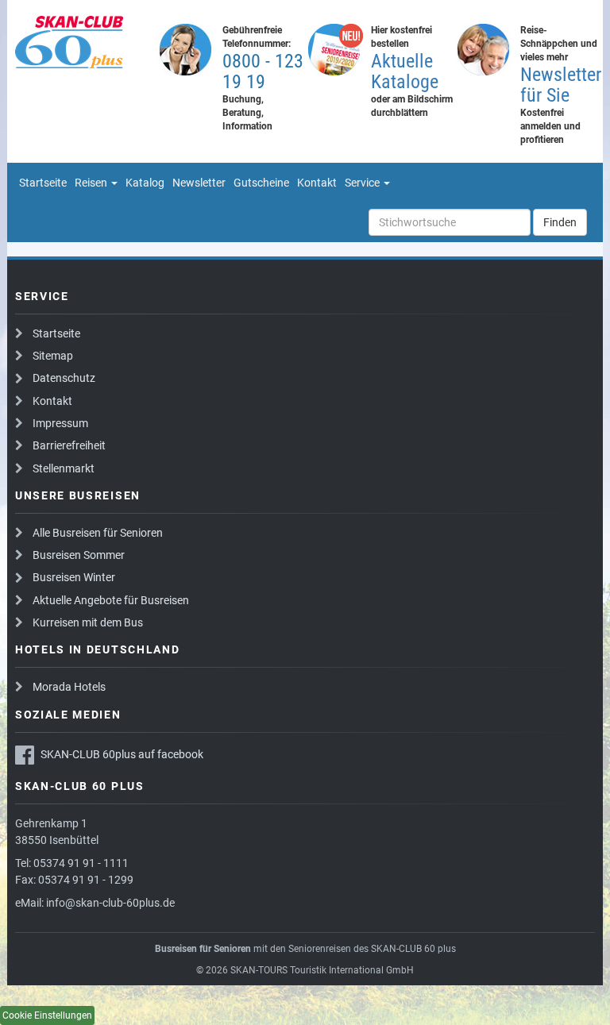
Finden (560, 222)
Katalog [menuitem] (144, 182)
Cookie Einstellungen (47, 1015)
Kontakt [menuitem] (317, 182)
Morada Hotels (69, 686)
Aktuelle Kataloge (404, 71)
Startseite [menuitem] (43, 182)
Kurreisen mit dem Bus (88, 622)
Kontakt (52, 401)
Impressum (60, 423)
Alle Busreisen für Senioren (98, 532)
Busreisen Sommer (79, 555)
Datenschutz (64, 378)
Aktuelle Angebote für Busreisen (111, 600)
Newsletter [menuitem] (199, 182)
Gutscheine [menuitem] (261, 182)
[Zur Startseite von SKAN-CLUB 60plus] (82, 42)
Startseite (56, 333)
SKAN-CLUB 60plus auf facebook (122, 754)
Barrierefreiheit (69, 445)
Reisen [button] (92, 182)
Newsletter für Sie (560, 85)
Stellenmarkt (64, 468)
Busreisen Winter (74, 577)
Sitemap (53, 355)
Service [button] (363, 182)
